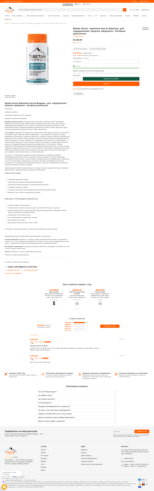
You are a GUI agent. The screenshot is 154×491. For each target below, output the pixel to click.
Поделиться (79, 94)
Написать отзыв (87, 53)
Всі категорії (44, 456)
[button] (76, 309)
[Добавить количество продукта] (80, 79)
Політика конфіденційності (89, 458)
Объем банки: (81, 58)
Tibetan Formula (79, 36)
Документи (84, 450)
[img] (34, 339)
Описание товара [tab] (10, 96)
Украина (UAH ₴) (144, 1)
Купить (106, 84)
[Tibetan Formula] (10, 10)
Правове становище (87, 461)
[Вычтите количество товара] (74, 79)
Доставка (76, 89)
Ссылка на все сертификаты (13, 273)
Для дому (44, 458)
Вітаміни (43, 461)
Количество (76, 75)
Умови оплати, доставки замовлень (91, 464)
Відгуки (43, 470)
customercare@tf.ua (129, 461)
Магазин (43, 453)
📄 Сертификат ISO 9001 (12, 270)
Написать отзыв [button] (110, 326)
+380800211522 (128, 458)
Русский (134, 1)
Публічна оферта (86, 456)
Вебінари (43, 467)
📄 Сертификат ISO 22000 (30, 270)
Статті (43, 464)
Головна (7, 23)
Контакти (83, 453)
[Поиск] (124, 9)
